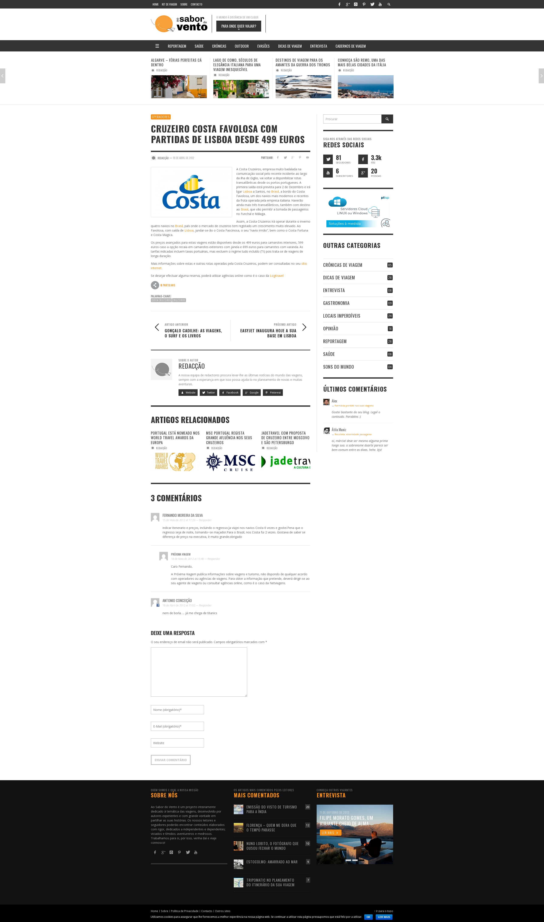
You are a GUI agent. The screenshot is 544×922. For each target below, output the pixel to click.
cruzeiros (179, 300)
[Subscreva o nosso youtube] (328, 173)
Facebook (232, 392)
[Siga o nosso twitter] (328, 159)
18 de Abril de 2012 (183, 158)
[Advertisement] (333, 24)
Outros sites (222, 911)
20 (307, 807)
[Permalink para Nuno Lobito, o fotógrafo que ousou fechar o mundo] (238, 846)
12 (307, 825)
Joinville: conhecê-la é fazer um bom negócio (365, 62)
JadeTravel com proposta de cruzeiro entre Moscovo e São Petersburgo (285, 437)
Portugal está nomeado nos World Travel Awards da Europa (175, 437)
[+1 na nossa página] (363, 173)
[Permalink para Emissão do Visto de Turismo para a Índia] (238, 809)
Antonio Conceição (177, 600)
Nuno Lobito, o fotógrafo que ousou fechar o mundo (272, 846)
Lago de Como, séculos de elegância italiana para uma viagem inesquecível (174, 64)
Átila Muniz (350, 70)
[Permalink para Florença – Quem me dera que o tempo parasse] (238, 827)
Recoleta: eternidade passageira (353, 434)
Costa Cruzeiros (161, 300)
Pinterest (275, 392)
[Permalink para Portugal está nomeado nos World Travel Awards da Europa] (175, 462)
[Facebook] (339, 4)
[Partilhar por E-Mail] (307, 157)
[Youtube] (380, 4)
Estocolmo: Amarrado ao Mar (272, 861)
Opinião (330, 328)
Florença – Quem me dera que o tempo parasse (271, 827)
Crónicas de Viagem (343, 264)
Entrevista (334, 290)
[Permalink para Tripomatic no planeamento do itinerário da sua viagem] (238, 882)
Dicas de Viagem (339, 277)
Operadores (161, 116)
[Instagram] (356, 4)
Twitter (210, 392)
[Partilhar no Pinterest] (300, 157)
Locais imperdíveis (341, 315)
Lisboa (247, 191)
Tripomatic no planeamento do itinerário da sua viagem (270, 882)
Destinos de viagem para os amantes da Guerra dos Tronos (240, 62)
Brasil (275, 191)
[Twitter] (372, 4)
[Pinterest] (364, 4)
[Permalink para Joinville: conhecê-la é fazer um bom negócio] (366, 86)
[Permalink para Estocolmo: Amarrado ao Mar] (238, 864)
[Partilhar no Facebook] (278, 157)
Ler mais (384, 917)
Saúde (329, 354)
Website (190, 392)
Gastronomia (336, 303)
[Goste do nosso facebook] (363, 159)
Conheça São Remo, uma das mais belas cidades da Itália (300, 62)
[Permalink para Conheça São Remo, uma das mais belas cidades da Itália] (303, 86)
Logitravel (276, 276)
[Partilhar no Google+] (293, 157)
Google (254, 392)
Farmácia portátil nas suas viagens (354, 405)
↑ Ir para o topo (383, 911)
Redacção (161, 75)
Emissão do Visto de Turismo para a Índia (271, 809)
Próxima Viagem (180, 554)
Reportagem (335, 341)
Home (154, 911)
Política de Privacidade (184, 911)
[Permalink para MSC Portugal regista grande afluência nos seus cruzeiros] (230, 462)
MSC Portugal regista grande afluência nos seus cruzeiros (229, 437)
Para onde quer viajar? (238, 27)
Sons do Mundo (338, 366)
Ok (368, 917)
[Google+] (348, 4)
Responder (205, 520)
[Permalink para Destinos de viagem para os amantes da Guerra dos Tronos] (241, 86)
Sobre (164, 911)
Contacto (206, 911)
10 (307, 843)
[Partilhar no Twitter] (285, 157)
